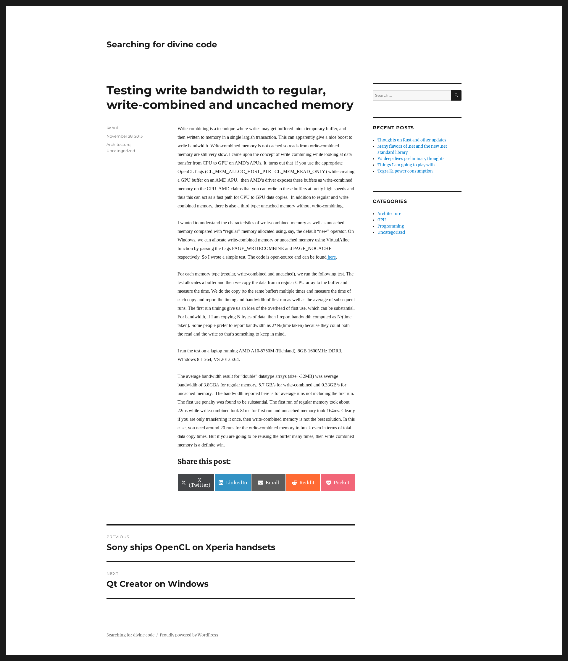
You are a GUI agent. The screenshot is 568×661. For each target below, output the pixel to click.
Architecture (118, 144)
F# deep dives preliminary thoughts (411, 158)
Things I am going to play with (406, 164)
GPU (381, 220)
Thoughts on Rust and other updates (411, 140)
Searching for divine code (161, 44)
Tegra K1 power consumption (405, 171)
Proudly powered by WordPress (189, 635)
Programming (390, 226)
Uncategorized (120, 150)
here (331, 256)
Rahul (112, 127)
